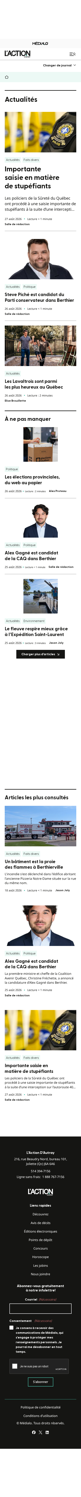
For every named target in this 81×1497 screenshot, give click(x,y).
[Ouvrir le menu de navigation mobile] (73, 54)
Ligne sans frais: (40, 1177)
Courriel (40, 1299)
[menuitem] (59, 65)
